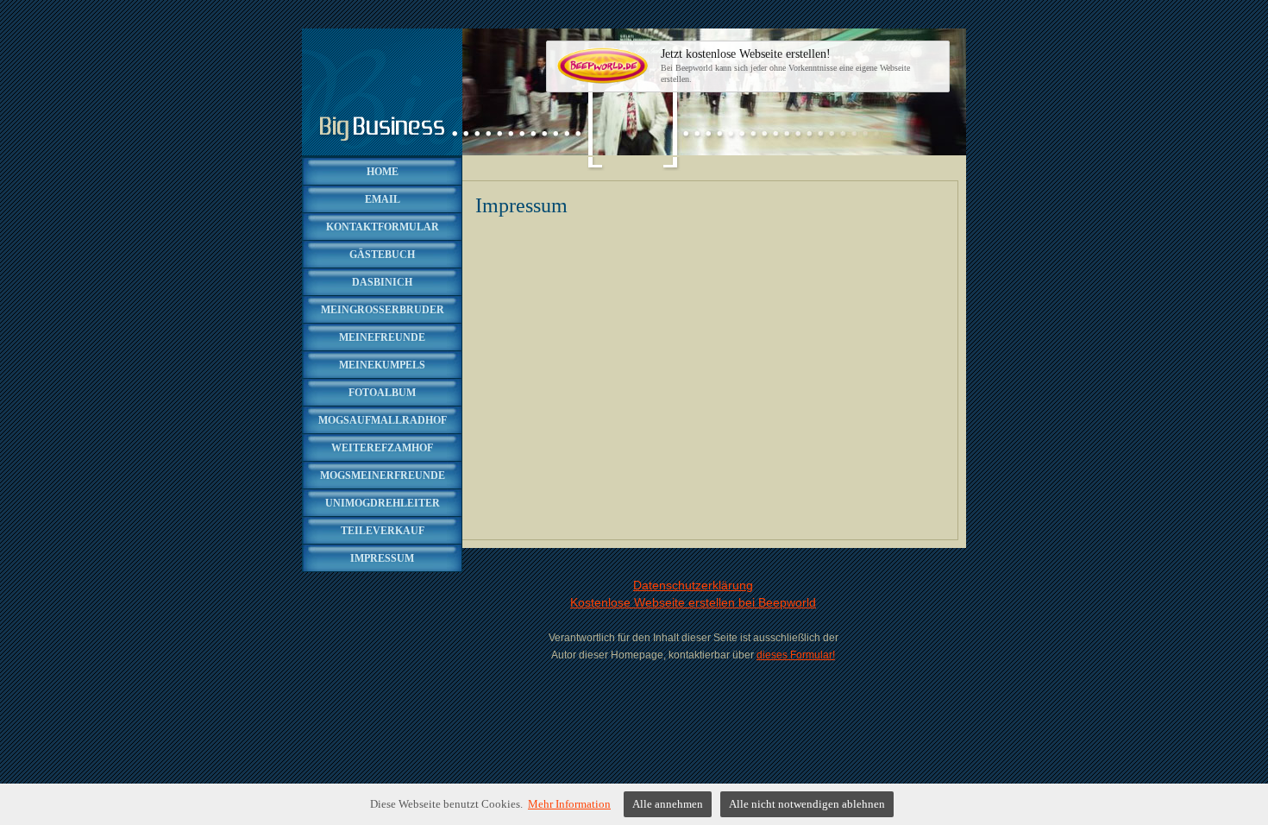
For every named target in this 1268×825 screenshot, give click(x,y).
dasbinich (382, 282)
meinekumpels (382, 365)
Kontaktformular (382, 227)
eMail (382, 199)
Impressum (382, 558)
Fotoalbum (382, 393)
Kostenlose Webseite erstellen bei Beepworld (693, 602)
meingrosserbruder (382, 310)
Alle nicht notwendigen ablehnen (807, 803)
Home (383, 172)
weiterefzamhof (382, 448)
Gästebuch (382, 255)
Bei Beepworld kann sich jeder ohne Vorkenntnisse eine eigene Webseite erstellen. (785, 65)
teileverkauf (382, 531)
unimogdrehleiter (382, 503)
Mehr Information (569, 803)
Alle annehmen (667, 803)
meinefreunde (382, 337)
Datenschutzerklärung (693, 585)
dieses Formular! (795, 655)
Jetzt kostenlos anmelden (734, 65)
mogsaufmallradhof (382, 420)
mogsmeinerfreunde (382, 475)
